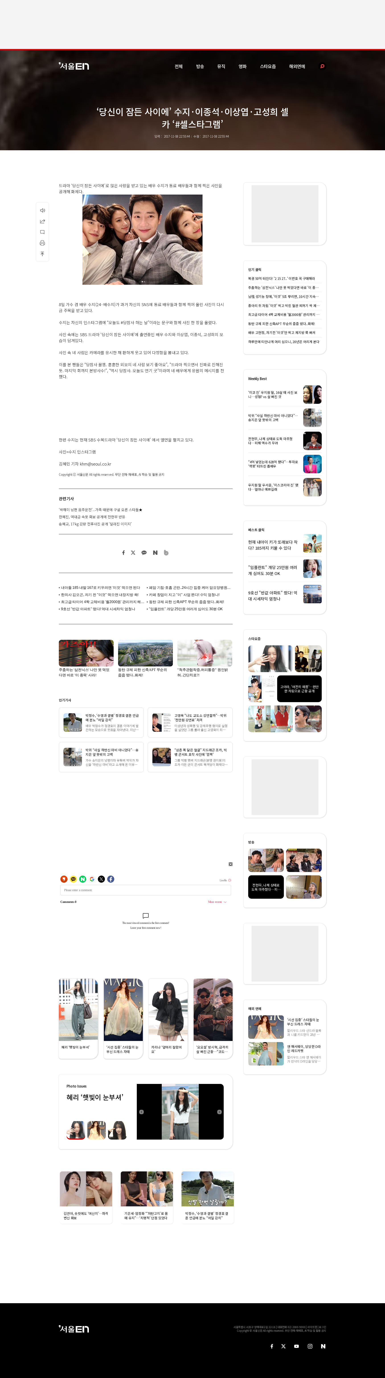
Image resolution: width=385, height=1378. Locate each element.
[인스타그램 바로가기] (310, 1346)
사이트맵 (312, 1327)
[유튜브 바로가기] (296, 1346)
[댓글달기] (42, 232)
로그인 (322, 1327)
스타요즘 (268, 66)
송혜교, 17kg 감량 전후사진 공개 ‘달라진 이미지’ (95, 523)
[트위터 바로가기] (283, 1346)
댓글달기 (42, 232)
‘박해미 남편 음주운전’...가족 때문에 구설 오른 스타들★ (100, 509)
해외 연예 (254, 1008)
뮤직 (221, 66)
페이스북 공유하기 (123, 552)
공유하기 (42, 221)
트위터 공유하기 (133, 552)
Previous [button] (141, 1112)
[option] (180, 1112)
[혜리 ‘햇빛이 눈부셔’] (180, 1112)
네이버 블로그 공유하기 (155, 552)
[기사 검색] (319, 66)
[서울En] (74, 66)
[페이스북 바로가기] (271, 1346)
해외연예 (297, 66)
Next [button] (219, 1112)
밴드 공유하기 (166, 552)
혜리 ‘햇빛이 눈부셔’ (95, 1097)
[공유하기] (42, 221)
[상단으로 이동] (42, 253)
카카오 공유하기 (144, 552)
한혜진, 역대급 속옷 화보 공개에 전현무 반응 (92, 516)
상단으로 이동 (42, 253)
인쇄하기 (42, 243)
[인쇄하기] (42, 243)
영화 (243, 66)
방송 (200, 66)
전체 (179, 66)
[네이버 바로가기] (323, 1346)
